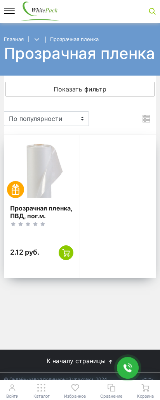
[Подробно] (146, 118)
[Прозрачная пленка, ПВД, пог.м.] (41, 169)
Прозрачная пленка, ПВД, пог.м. (41, 212)
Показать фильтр (80, 89)
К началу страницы (77, 361)
